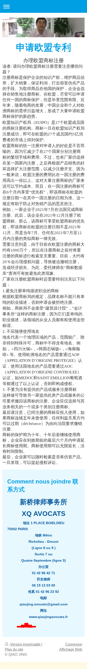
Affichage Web (70, 649)
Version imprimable (25, 644)
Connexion (73, 644)
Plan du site (14, 649)
